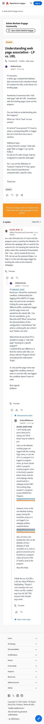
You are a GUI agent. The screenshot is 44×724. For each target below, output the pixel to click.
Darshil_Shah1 (15, 230)
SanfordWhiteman (26, 420)
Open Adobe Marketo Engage (22, 30)
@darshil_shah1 (18, 289)
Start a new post (24, 210)
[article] (22, 254)
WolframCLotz (16, 66)
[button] (12, 61)
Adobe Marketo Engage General (13, 11)
